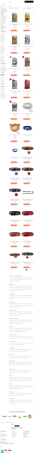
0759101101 (4, 441)
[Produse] (26, 2)
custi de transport (28, 370)
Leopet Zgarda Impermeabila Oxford (27, 134)
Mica (2, 45)
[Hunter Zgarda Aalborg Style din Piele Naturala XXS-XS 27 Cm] (15, 255)
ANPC (13, 436)
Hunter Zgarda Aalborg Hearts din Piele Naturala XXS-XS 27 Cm (27, 263)
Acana (2, 34)
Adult (2, 56)
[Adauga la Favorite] (18, 30)
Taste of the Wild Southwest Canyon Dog (27, 91)
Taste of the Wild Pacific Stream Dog (27, 46)
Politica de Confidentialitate (4, 435)
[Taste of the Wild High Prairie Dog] (28, 17)
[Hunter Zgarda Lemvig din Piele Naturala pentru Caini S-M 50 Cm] (15, 171)
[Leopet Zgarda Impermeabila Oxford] (28, 128)
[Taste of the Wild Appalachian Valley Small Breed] (15, 17)
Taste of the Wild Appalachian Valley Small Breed (14, 24)
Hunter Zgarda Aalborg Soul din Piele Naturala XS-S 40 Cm (14, 242)
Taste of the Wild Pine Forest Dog (28, 68)
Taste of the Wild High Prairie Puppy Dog (15, 47)
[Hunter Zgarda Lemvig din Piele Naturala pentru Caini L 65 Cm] (15, 192)
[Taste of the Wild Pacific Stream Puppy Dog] (15, 62)
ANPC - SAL (13, 437)
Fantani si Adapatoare (3, 19)
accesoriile (12, 336)
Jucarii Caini (2, 25)
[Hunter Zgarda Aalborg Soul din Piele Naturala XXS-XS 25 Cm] (15, 213)
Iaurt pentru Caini (3, 23)
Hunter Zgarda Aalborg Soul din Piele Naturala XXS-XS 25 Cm (14, 221)
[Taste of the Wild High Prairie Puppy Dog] (15, 39)
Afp (1, 35)
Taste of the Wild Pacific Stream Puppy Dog (15, 69)
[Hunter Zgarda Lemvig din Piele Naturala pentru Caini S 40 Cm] (28, 150)
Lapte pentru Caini (3, 26)
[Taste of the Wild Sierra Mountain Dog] (15, 84)
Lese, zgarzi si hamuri (3, 27)
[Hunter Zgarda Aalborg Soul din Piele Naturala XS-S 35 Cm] (28, 213)
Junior (2, 57)
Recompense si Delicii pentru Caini (3, 12)
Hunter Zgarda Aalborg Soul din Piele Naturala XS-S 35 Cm (27, 221)
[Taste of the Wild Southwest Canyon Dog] (28, 84)
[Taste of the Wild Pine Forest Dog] (28, 62)
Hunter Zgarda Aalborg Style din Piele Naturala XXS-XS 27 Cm (14, 263)
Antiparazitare (2, 13)
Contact (2, 437)
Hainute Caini (2, 21)
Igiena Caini (2, 24)
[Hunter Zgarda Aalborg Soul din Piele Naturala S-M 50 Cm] (28, 234)
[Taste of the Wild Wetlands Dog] (15, 106)
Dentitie (2, 71)
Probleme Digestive (4, 70)
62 (30, 269)
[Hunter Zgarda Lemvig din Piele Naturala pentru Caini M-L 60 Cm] (28, 171)
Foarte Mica (3, 48)
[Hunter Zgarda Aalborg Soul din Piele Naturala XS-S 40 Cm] (15, 234)
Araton (2, 36)
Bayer (2, 37)
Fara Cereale (3, 67)
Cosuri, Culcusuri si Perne (4, 16)
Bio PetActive (3, 38)
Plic (1, 90)
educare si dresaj (27, 357)
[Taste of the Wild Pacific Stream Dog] (28, 39)
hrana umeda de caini (25, 295)
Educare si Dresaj (3, 18)
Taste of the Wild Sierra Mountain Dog (15, 91)
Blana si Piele (3, 68)
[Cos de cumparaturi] (32, 2)
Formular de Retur (14, 435)
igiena (12, 377)
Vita (1, 81)
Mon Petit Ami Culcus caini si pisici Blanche (27, 114)
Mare (2, 47)
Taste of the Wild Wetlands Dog (15, 113)
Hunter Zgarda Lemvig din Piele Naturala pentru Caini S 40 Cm (27, 158)
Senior (2, 59)
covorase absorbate (16, 349)
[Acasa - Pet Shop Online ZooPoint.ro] (4, 2)
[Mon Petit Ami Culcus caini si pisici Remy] (15, 128)
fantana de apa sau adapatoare (23, 362)
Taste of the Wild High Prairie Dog (28, 24)
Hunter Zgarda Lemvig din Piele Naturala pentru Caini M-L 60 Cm (28, 179)
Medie (2, 46)
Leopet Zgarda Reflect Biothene (15, 157)
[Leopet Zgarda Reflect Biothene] (15, 150)
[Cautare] (22, 1)
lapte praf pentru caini (24, 393)
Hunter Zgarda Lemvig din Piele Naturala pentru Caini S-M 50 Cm (15, 179)
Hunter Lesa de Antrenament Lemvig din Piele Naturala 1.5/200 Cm (27, 200)
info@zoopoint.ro (4, 442)
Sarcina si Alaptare (3, 69)
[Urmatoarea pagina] (32, 269)
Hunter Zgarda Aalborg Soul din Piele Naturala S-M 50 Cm (27, 242)
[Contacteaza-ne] (30, 2)
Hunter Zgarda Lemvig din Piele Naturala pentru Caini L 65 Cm (15, 200)
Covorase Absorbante (3, 17)
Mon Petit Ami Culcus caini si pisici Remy (15, 135)
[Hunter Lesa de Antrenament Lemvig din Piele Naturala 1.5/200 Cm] (28, 192)
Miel (2, 80)
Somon (2, 82)
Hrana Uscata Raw (3, 22)
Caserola (2, 91)
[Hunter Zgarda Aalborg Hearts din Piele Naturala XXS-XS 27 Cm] (28, 255)
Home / (2, 4)
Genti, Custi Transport (3, 20)
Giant (2, 49)
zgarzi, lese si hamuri (24, 400)
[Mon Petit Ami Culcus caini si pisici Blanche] (28, 106)
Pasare (2, 83)
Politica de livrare (3, 436)
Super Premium (3, 94)
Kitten (2, 60)
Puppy (2, 58)
